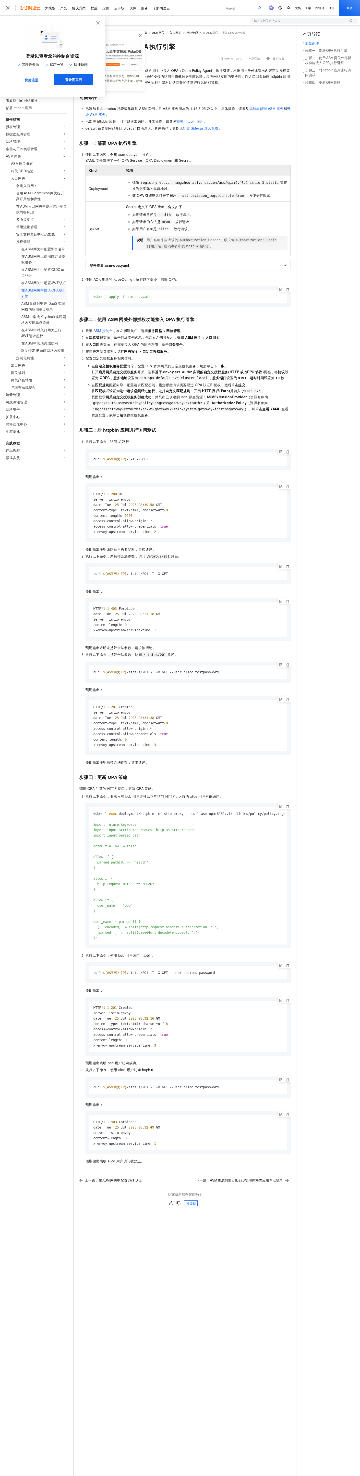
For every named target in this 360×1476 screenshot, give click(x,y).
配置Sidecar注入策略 (200, 128)
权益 (94, 7)
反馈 (193, 1203)
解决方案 (79, 7)
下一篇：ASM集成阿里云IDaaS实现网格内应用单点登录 (239, 1180)
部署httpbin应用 (190, 121)
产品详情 (254, 58)
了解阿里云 (161, 7)
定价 (105, 7)
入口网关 (175, 32)
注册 (332, 8)
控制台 (319, 8)
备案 (308, 8)
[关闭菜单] (8, 8)
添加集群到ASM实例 (266, 108)
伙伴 (132, 7)
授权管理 (192, 32)
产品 (63, 7)
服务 (144, 7)
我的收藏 (278, 58)
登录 (349, 8)
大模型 (50, 7)
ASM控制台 (103, 330)
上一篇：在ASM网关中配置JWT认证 (113, 1180)
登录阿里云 (73, 79)
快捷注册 (31, 79)
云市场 (119, 7)
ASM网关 (158, 32)
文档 (298, 8)
